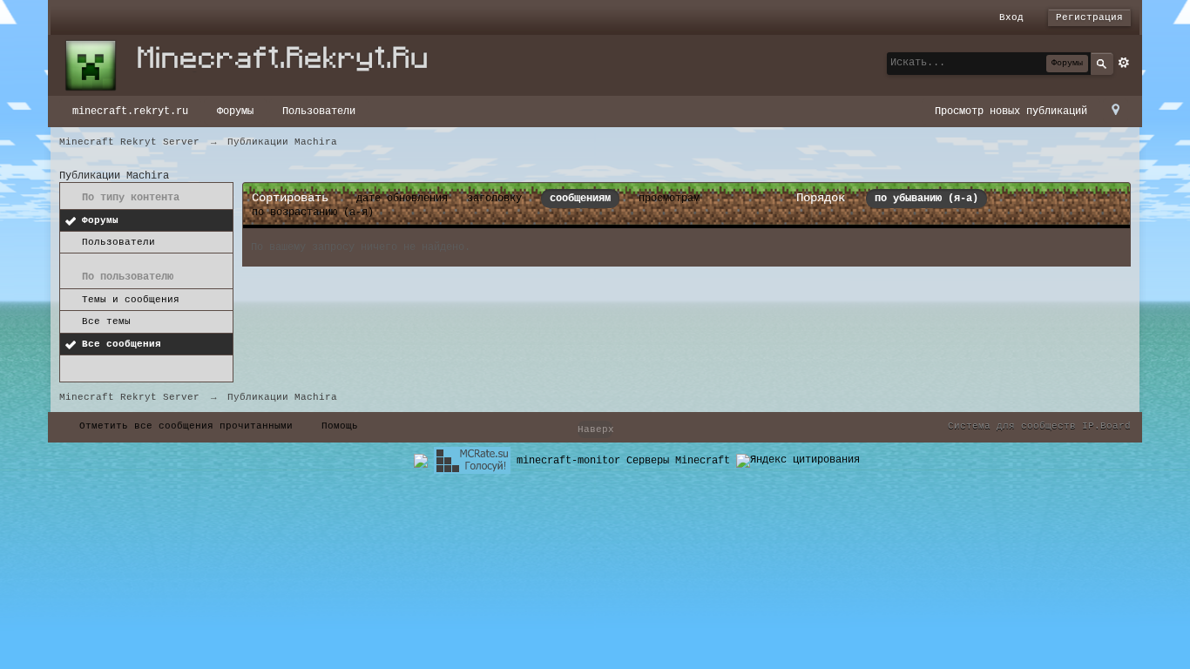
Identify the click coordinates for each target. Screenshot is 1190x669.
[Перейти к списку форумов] (254, 65)
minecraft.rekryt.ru (130, 111)
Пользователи (318, 111)
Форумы (235, 111)
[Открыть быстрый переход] (1115, 110)
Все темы (106, 321)
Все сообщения (121, 344)
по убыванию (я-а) (926, 199)
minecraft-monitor (568, 461)
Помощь (339, 426)
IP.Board (1106, 426)
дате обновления (402, 199)
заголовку (494, 199)
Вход (1011, 17)
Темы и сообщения (130, 299)
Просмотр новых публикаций (1011, 111)
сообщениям (580, 199)
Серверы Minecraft (678, 461)
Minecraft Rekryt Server (129, 397)
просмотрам (669, 199)
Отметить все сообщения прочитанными (186, 426)
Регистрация (1089, 17)
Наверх (595, 429)
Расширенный (1124, 63)
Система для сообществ (1012, 426)
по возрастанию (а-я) (313, 212)
